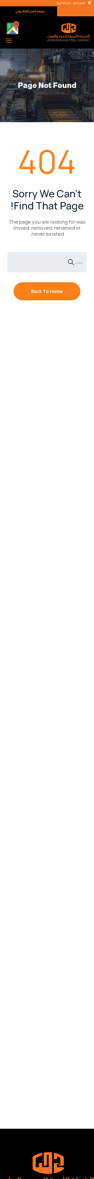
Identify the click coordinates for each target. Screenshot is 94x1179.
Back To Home (47, 291)
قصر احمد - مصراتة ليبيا (71, 3)
